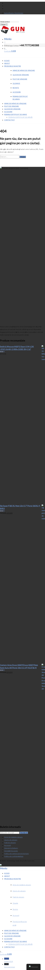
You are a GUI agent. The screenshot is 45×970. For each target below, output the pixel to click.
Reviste (16, 88)
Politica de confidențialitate (13, 856)
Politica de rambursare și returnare (16, 853)
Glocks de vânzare (21, 75)
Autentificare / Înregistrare (13, 13)
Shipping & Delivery (11, 848)
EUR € (9, 965)
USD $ (8, 960)
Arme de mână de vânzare (24, 70)
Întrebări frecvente (11, 851)
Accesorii (17, 92)
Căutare (3, 24)
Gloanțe (16, 83)
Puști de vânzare (20, 79)
